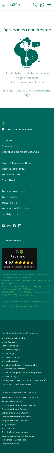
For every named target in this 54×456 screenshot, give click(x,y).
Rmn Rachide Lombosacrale (15, 432)
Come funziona (10, 146)
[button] (49, 5)
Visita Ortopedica (10, 361)
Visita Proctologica (10, 376)
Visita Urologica (9, 353)
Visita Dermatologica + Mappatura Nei (19, 365)
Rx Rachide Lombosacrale (14, 440)
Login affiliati (13, 240)
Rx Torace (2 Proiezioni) (12, 401)
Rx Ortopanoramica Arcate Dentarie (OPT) (20, 397)
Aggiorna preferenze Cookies (29, 306)
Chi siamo (7, 140)
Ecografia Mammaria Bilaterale (16, 416)
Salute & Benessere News (16, 163)
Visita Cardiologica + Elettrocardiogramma (22, 372)
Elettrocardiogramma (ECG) (15, 413)
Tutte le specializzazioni (15, 208)
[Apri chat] (42, 5)
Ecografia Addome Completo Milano (18, 405)
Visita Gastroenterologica (13, 368)
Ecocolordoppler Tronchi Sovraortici (18, 436)
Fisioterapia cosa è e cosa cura (16, 384)
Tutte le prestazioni (13, 191)
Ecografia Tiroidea (10, 443)
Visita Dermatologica (11, 357)
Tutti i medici (9, 197)
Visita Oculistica (9, 342)
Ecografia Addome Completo (15, 409)
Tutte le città (9, 202)
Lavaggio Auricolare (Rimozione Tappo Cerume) (24, 380)
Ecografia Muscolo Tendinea (15, 420)
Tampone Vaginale (11, 346)
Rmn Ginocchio (9, 428)
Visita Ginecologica (11, 349)
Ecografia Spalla (9, 424)
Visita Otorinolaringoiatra (13, 338)
